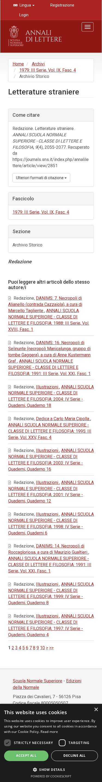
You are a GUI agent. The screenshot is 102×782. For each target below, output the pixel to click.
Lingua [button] (25, 5)
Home (18, 64)
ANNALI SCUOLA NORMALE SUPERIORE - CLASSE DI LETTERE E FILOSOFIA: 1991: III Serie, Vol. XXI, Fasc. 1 (49, 367)
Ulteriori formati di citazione (40, 178)
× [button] (96, 710)
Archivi (38, 64)
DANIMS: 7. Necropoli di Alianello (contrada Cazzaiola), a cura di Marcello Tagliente (45, 304)
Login (23, 15)
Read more (49, 731)
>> (51, 647)
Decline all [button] (74, 755)
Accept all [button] (26, 755)
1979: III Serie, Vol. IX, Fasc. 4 (47, 70)
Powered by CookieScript (51, 776)
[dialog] (51, 743)
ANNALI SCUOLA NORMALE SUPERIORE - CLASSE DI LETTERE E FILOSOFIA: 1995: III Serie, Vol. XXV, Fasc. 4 (49, 431)
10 (42, 647)
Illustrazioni (47, 387)
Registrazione (62, 5)
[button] (51, 769)
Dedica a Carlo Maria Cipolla (63, 418)
